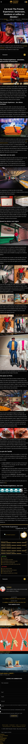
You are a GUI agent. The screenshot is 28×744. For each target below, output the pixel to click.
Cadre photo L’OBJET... (7, 673)
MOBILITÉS (2, 739)
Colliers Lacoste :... (6, 652)
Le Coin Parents (4, 735)
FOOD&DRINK (3, 738)
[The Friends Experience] (9, 535)
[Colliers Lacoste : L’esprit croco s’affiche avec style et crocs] (14, 629)
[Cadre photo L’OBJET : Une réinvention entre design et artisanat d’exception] (14, 654)
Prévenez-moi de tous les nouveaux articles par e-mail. (11, 713)
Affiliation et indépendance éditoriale (18, 726)
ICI (6, 482)
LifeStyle (2, 734)
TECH (1, 737)
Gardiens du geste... (6, 626)
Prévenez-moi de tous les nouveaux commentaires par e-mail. (12, 709)
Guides (1, 743)
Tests (1, 742)
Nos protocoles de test (7, 726)
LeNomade (5, 19)
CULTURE (2, 740)
